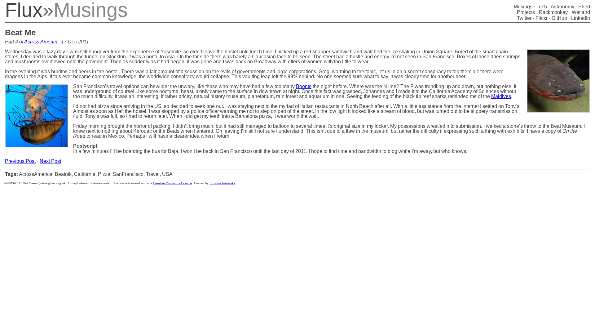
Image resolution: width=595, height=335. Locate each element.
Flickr (542, 18)
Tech (541, 6)
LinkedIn (580, 18)
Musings (523, 6)
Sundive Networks (222, 183)
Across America (41, 41)
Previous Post (20, 161)
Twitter (524, 18)
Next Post (50, 161)
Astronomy (562, 6)
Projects (526, 12)
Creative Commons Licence (172, 183)
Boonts (303, 86)
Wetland (581, 12)
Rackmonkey (553, 12)
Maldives (501, 96)
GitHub (559, 18)
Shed (584, 6)
